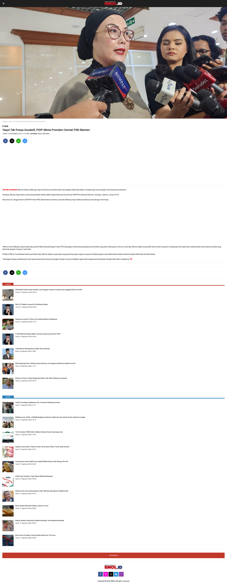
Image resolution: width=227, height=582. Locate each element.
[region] (113, 165)
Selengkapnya (113, 555)
